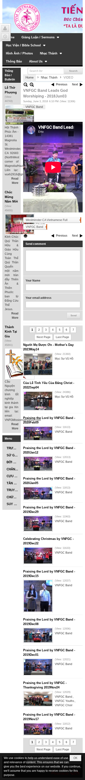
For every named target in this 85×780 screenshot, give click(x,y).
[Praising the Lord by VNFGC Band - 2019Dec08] (38, 635)
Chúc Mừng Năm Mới (11, 196)
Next (75, 84)
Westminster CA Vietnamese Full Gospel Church (47, 220)
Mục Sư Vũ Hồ (64, 358)
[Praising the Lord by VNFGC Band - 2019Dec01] (38, 667)
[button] (41, 37)
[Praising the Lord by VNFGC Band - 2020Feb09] (38, 433)
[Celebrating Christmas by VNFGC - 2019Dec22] (38, 556)
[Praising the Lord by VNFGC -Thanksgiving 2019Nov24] (38, 699)
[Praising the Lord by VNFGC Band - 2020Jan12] (38, 464)
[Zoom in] (25, 84)
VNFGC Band (34, 107)
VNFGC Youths (64, 701)
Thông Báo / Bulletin (10, 75)
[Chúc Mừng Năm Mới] (19, 224)
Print (25, 235)
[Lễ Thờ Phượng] (19, 115)
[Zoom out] (31, 84)
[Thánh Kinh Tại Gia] (19, 364)
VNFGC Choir (63, 705)
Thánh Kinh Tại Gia (11, 331)
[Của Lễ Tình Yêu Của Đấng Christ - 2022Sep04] (38, 401)
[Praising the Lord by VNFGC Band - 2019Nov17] (38, 729)
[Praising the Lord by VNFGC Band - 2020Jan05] (38, 493)
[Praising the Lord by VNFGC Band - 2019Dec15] (38, 596)
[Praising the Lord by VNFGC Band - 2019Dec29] (38, 523)
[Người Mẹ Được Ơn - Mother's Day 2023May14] (38, 364)
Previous (61, 84)
